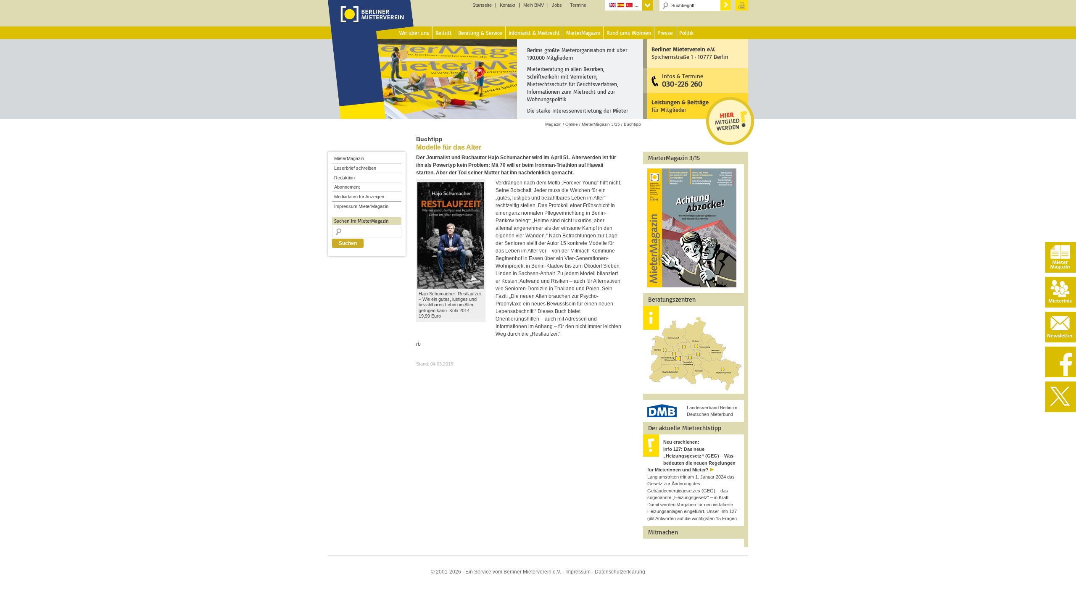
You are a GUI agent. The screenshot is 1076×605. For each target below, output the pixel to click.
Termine (578, 5)
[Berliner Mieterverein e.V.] (371, 22)
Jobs (557, 5)
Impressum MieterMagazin (361, 206)
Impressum (578, 572)
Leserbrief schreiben (355, 168)
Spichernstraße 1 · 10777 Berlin (689, 52)
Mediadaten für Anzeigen (359, 196)
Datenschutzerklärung (620, 572)
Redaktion (344, 177)
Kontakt (507, 5)
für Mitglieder (680, 105)
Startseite (482, 5)
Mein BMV (533, 5)
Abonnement (347, 186)
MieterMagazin (349, 158)
